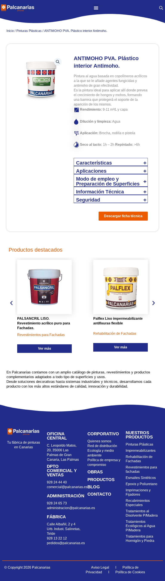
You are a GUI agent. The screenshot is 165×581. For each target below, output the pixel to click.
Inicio (10, 31)
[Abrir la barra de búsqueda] (161, 8)
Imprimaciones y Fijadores (138, 492)
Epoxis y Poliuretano (141, 484)
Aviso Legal (100, 567)
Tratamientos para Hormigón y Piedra (140, 538)
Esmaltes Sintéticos (141, 478)
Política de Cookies (130, 572)
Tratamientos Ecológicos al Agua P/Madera (140, 526)
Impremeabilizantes (141, 450)
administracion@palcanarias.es (71, 508)
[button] (96, 7)
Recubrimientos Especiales (138, 503)
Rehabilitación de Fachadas (139, 459)
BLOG (93, 486)
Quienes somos (99, 441)
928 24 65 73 (57, 503)
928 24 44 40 (57, 482)
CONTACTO (99, 494)
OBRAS (95, 472)
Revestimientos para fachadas (141, 469)
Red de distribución (102, 446)
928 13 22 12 (57, 538)
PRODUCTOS (101, 479)
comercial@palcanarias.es (67, 487)
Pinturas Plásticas (29, 31)
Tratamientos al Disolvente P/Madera (142, 513)
